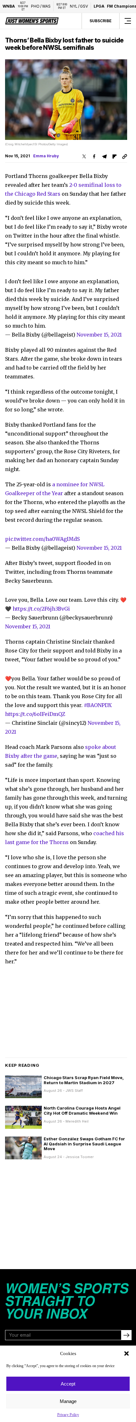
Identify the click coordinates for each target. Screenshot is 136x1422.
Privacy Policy (68, 1414)
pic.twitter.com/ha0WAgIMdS (42, 539)
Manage (68, 1401)
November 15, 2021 (99, 334)
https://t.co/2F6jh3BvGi (41, 609)
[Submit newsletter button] (126, 1335)
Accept (68, 1383)
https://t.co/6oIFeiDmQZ (35, 714)
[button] (126, 1353)
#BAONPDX (98, 705)
